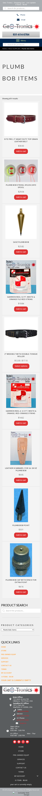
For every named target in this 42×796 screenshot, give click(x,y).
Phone (22, 15)
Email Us (23, 723)
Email (23, 20)
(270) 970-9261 (23, 720)
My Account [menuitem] (6, 673)
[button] (21, 35)
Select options (21, 366)
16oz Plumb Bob (21, 242)
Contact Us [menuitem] (6, 665)
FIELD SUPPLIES (14, 49)
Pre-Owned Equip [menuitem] (8, 654)
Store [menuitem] (3, 651)
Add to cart (21, 151)
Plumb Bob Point (21, 525)
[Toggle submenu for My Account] (37, 776)
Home (4, 49)
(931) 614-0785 (23, 716)
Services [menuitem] (4, 658)
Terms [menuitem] (3, 669)
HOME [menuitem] (3, 647)
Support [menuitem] (5, 662)
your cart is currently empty (16, 680)
